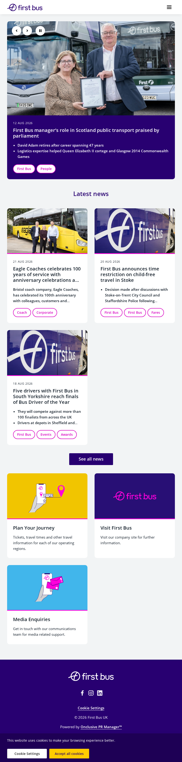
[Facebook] (82, 693)
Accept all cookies (69, 753)
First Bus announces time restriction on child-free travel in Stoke (129, 274)
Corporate (44, 312)
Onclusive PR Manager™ (101, 726)
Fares (155, 312)
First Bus (24, 168)
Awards (67, 168)
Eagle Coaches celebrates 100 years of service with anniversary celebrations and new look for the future (47, 277)
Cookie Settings (91, 707)
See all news (91, 459)
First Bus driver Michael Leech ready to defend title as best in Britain (83, 133)
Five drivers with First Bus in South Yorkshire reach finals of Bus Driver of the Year (45, 396)
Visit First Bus (116, 528)
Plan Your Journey (34, 528)
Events (46, 168)
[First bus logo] (91, 676)
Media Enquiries (31, 619)
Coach (22, 312)
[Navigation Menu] (169, 7)
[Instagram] (91, 693)
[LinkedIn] (99, 693)
